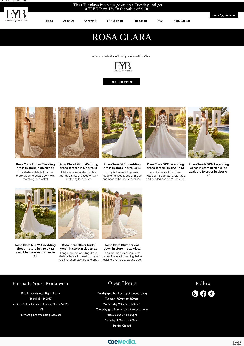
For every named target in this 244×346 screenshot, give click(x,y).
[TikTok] (211, 293)
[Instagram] (195, 293)
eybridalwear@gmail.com (44, 293)
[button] (90, 20)
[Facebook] (203, 293)
